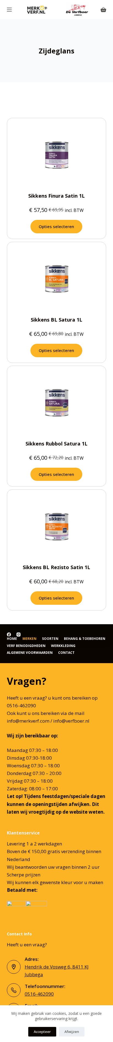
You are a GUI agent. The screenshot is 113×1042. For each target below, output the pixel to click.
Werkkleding (63, 646)
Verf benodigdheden (26, 646)
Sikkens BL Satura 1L (56, 319)
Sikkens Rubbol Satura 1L (56, 443)
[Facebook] (9, 634)
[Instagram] (18, 634)
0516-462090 (39, 994)
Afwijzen (71, 1031)
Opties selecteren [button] (56, 226)
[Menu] (9, 9)
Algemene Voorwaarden (30, 653)
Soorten (50, 639)
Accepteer (42, 1031)
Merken (29, 639)
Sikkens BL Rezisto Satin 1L (56, 567)
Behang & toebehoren (84, 639)
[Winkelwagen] (103, 9)
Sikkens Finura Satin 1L (56, 195)
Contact (66, 653)
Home (12, 639)
